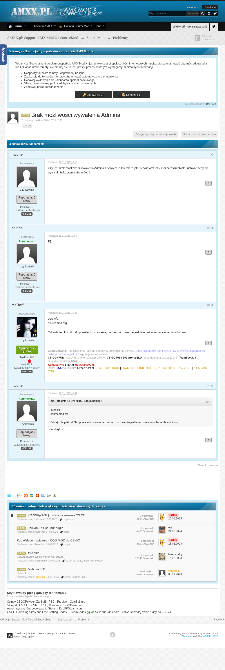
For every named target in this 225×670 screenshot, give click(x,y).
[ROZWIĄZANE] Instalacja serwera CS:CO (56, 515)
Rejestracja (210, 7)
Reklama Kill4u (37, 569)
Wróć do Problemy (208, 465)
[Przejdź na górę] (112, 634)
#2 (208, 228)
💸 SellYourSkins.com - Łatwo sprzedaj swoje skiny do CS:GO (131, 612)
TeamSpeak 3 (187, 357)
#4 (208, 385)
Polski (31, 633)
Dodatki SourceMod (75, 26)
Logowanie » (192, 7)
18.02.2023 (175, 543)
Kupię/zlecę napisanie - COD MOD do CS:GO (48, 540)
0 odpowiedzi (147, 571)
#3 (208, 305)
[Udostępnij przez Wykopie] (19, 495)
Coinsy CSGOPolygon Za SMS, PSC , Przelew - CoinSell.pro (46, 601)
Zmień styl (19, 633)
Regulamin (219, 619)
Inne (98, 26)
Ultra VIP (33, 553)
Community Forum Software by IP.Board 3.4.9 (193, 633)
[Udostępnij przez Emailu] (43, 495)
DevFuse (211, 104)
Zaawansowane (209, 13)
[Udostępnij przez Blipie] (26, 495)
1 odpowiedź (147, 528)
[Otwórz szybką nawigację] (214, 26)
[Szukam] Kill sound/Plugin (45, 528)
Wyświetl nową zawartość (190, 26)
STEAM (69, 364)
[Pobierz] (54, 495)
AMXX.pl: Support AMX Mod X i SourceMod (25, 619)
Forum (17, 26)
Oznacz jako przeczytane (51, 633)
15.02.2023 (175, 558)
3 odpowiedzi (147, 515)
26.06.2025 (175, 518)
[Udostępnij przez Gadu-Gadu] (37, 495)
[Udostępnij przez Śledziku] (31, 495)
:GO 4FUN (56, 357)
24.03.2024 (175, 531)
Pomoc (72, 633)
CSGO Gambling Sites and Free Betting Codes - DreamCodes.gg (48, 612)
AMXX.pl (197, 636)
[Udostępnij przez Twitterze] (9, 495)
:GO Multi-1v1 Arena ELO (124, 357)
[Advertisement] (87, 479)
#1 (208, 154)
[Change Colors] (214, 13)
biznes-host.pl (85, 367)
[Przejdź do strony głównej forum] (56, 11)
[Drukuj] (49, 495)
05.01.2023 (175, 574)
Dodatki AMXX (42, 26)
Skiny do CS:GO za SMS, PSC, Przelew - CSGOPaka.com (45, 605)
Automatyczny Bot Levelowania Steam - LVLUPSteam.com (45, 608)
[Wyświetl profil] (26, 176)
